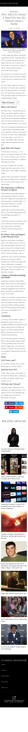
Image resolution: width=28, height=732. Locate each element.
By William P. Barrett (14, 28)
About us (3, 664)
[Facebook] (15, 697)
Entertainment (14, 11)
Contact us (3, 670)
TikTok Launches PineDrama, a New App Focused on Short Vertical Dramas (12, 478)
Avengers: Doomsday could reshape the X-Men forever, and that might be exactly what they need (13, 536)
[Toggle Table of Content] (16, 102)
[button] (23, 3)
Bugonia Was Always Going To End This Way (13, 594)
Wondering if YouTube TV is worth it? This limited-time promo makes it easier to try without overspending (12, 506)
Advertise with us (5, 676)
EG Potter (20, 152)
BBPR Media (20, 702)
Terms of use (4, 687)
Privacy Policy (4, 681)
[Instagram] (13, 697)
